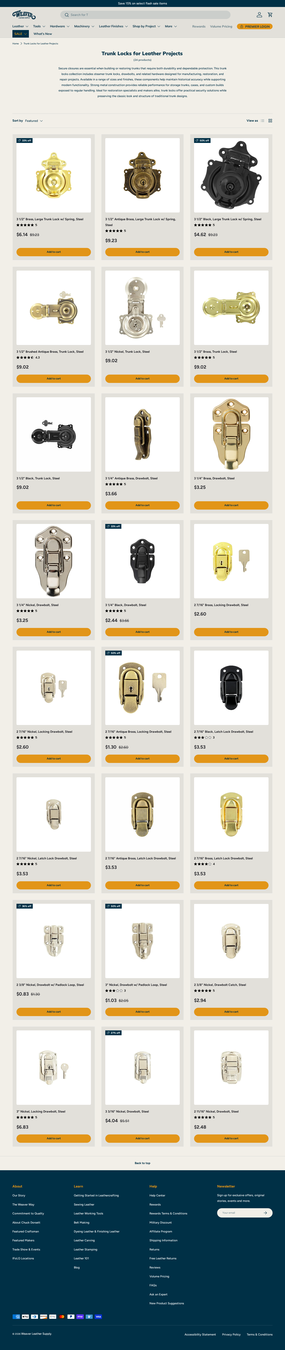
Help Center (157, 1195)
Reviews (154, 1267)
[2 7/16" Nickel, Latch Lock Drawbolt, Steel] (53, 814)
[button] (270, 14)
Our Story (18, 1195)
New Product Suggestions (166, 1303)
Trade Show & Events (26, 1249)
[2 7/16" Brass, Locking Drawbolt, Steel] (231, 561)
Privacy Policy (231, 1334)
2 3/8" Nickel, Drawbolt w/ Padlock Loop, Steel (50, 985)
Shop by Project (144, 26)
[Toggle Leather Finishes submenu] (126, 26)
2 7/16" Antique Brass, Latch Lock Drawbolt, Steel (140, 858)
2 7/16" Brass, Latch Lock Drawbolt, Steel (223, 858)
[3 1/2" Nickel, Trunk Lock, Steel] (142, 308)
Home (15, 43)
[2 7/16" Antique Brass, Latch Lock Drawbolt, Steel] (142, 814)
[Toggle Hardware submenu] (68, 26)
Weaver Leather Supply (36, 1333)
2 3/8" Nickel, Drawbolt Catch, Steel (220, 985)
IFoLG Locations (23, 1258)
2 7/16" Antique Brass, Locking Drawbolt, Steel (138, 731)
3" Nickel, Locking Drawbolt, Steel (40, 1111)
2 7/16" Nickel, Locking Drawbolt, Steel (44, 731)
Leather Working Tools (88, 1213)
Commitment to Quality (28, 1213)
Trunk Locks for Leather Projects (41, 43)
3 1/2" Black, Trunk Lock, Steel (38, 478)
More (168, 26)
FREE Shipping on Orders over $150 (142, 3)
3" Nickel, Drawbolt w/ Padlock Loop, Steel (136, 985)
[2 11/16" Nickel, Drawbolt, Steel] (231, 1067)
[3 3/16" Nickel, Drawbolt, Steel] (142, 1067)
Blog (77, 1267)
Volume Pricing (221, 26)
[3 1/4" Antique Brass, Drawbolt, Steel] (142, 434)
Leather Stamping (85, 1249)
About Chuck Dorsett (26, 1222)
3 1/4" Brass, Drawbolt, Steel (214, 478)
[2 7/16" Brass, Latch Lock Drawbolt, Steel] (231, 814)
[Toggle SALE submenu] (25, 34)
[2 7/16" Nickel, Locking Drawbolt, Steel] (53, 688)
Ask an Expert (158, 1294)
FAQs (153, 1285)
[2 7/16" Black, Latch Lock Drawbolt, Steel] (231, 688)
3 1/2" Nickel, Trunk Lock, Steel (127, 351)
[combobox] (145, 15)
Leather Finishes (111, 26)
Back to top (142, 1163)
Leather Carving (84, 1240)
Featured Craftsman (25, 1231)
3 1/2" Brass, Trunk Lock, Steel (215, 351)
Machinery (82, 26)
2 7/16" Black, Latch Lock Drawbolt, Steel (223, 731)
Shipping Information (163, 1240)
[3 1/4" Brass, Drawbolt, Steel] (231, 434)
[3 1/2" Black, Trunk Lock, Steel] (53, 434)
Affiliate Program (160, 1231)
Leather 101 (81, 1258)
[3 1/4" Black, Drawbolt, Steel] (142, 561)
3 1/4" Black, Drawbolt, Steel (125, 605)
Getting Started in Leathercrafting (96, 1195)
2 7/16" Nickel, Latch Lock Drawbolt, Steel (46, 858)
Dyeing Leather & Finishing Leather (96, 1231)
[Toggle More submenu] (175, 26)
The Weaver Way (23, 1204)
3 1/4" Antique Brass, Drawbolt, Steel (131, 478)
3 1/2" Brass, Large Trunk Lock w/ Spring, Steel (49, 219)
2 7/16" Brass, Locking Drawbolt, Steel (221, 605)
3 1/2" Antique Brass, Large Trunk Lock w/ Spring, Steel (140, 222)
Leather (18, 26)
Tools (37, 26)
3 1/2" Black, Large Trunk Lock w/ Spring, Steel (227, 219)
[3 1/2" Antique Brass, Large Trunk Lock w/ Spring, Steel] (142, 175)
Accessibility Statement (200, 1334)
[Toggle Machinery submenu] (93, 26)
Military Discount (160, 1222)
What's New (43, 34)
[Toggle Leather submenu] (27, 26)
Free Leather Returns (162, 1258)
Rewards (199, 26)
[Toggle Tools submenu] (43, 26)
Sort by (17, 120)
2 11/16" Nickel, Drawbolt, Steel (216, 1111)
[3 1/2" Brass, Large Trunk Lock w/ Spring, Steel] (53, 175)
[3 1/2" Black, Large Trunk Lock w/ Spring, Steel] (231, 175)
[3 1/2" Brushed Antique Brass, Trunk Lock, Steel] (53, 308)
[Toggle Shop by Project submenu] (158, 26)
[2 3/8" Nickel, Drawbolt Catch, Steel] (231, 941)
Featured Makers (23, 1240)
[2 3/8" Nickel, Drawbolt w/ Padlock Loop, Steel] (53, 941)
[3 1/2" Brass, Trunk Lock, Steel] (231, 308)
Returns (154, 1249)
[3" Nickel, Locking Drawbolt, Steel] (53, 1067)
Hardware (57, 26)
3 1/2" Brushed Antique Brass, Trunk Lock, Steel (50, 351)
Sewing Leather (84, 1204)
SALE (18, 34)
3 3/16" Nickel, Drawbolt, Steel (127, 1111)
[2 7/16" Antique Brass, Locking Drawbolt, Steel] (142, 688)
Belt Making (81, 1222)
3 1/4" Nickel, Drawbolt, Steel (37, 605)
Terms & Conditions (260, 1334)
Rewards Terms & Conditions (168, 1213)
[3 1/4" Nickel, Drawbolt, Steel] (53, 561)
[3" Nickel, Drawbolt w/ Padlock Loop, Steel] (142, 941)
